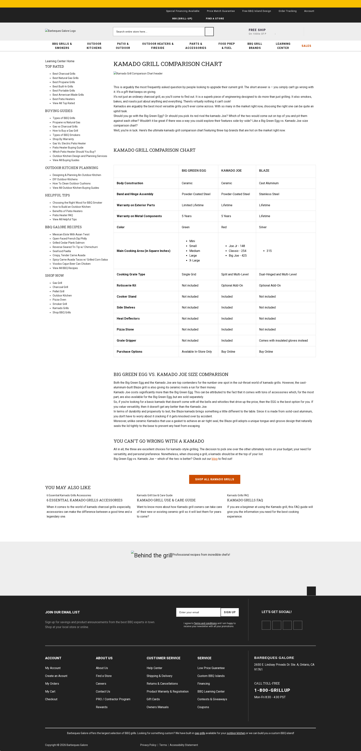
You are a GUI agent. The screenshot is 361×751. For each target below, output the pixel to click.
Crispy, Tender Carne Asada (69, 255)
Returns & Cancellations (162, 683)
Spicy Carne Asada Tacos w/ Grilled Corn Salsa (80, 259)
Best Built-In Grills (63, 86)
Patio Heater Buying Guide (68, 147)
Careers (101, 683)
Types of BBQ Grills (64, 118)
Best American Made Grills (68, 94)
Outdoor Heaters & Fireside (158, 45)
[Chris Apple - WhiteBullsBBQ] (294, 574)
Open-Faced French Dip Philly (70, 238)
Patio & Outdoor (123, 45)
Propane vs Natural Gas (66, 122)
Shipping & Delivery (159, 676)
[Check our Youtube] (287, 625)
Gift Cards (153, 699)
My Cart (50, 691)
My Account (53, 668)
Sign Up (230, 612)
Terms (163, 744)
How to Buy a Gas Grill (65, 130)
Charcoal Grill (60, 287)
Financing (203, 683)
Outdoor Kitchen (62, 295)
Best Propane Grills (64, 82)
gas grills (200, 733)
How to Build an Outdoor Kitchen (72, 206)
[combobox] (163, 31)
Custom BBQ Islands (211, 676)
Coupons (203, 707)
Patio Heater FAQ (63, 215)
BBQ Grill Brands (254, 45)
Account (53, 658)
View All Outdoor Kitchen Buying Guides (76, 187)
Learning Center (283, 45)
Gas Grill (57, 282)
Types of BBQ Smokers (66, 134)
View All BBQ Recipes (65, 268)
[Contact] (284, 31)
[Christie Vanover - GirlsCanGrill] (66, 574)
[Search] (209, 31)
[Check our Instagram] (297, 625)
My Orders (52, 683)
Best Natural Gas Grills (66, 78)
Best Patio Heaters (64, 99)
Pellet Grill (58, 291)
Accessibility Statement (184, 744)
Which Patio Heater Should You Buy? (74, 151)
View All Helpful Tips (65, 219)
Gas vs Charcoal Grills (65, 126)
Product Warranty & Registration (168, 691)
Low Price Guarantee (211, 668)
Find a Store (104, 676)
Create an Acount (56, 676)
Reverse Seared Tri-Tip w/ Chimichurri (75, 247)
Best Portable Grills (64, 90)
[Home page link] (67, 31)
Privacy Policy (148, 744)
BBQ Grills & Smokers (62, 45)
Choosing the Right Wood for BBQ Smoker (77, 202)
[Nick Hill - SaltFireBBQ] (112, 574)
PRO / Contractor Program (113, 699)
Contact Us (103, 691)
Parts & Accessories (195, 45)
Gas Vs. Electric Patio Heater (69, 143)
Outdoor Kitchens (94, 45)
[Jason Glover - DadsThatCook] (249, 574)
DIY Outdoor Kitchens (65, 179)
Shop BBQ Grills (62, 312)
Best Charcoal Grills (64, 73)
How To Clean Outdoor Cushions (72, 183)
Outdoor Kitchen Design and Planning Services (80, 156)
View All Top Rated (64, 103)
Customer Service (163, 658)
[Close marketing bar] (311, 4)
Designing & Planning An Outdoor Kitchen (77, 175)
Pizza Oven (59, 299)
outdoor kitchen (236, 733)
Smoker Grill (60, 303)
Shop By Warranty (63, 139)
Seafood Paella (62, 251)
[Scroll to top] (311, 591)
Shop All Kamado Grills (214, 479)
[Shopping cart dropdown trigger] (311, 31)
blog (215, 459)
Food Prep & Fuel (226, 45)
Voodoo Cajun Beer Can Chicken (72, 263)
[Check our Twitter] (276, 625)
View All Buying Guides (66, 160)
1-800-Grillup (272, 690)
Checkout (51, 699)
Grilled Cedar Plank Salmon (69, 242)
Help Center (154, 668)
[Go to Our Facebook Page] (266, 625)
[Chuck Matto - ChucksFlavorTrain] (157, 574)
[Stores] (270, 31)
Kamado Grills (61, 308)
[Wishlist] (297, 31)
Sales (306, 45)
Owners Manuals (158, 707)
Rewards (102, 707)
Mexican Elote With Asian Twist (71, 234)
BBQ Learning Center (211, 691)
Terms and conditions (205, 623)
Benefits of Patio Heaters (68, 211)
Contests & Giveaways (212, 699)
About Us (104, 658)
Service (204, 658)
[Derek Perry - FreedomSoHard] (203, 574)
